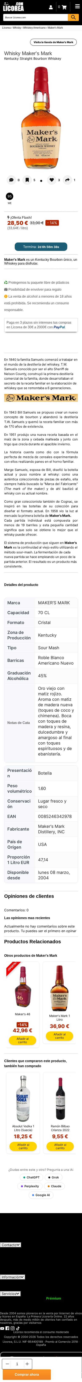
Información (11, 1277)
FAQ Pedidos (48, 1285)
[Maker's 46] (22, 987)
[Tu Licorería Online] (13, 6)
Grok (55, 1177)
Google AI (43, 1195)
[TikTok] (18, 1328)
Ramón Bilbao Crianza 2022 (60, 1128)
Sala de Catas (29, 1306)
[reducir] (7, 1364)
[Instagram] (13, 1328)
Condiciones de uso (18, 1281)
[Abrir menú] (77, 6)
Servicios (9, 1294)
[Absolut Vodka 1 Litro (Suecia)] (23, 1098)
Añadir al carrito (23, 1040)
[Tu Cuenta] (51, 6)
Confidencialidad (51, 1281)
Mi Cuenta (11, 1298)
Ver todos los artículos (21, 1240)
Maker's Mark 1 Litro (59, 1017)
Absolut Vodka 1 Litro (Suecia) (23, 1128)
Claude (56, 1186)
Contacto (9, 1245)
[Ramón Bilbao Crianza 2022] (60, 1098)
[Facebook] (7, 1328)
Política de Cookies (28, 1289)
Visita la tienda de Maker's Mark (53, 42)
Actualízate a (42, 1298)
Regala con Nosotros (31, 1302)
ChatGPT (33, 1177)
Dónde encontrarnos (63, 1289)
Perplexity (31, 1186)
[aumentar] (27, 1364)
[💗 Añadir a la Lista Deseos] (27, 180)
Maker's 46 (22, 1014)
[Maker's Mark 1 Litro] (59, 988)
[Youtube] (2, 1328)
